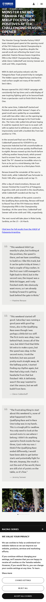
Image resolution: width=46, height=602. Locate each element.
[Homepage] (7, 4)
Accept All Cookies (23, 596)
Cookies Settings (23, 580)
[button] (41, 3)
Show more (7, 573)
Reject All (23, 588)
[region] (23, 567)
